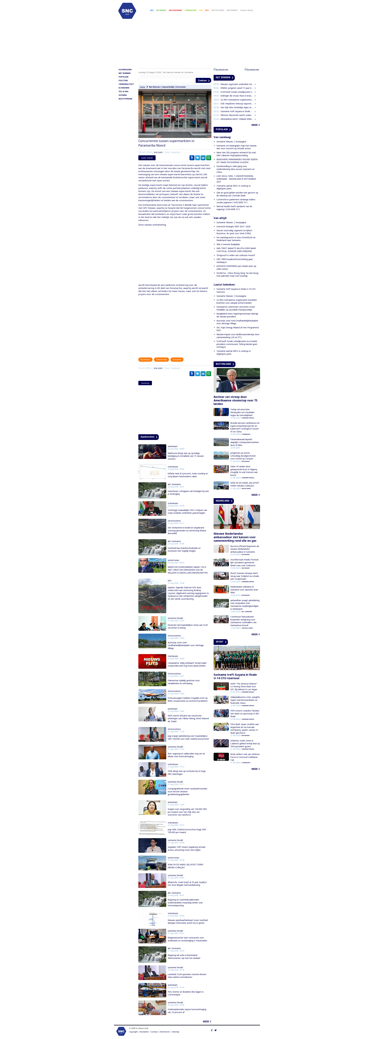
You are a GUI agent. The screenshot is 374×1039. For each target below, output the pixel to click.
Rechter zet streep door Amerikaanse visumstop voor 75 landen (235, 400)
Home (143, 87)
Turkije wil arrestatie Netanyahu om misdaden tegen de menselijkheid (242, 412)
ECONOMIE (124, 87)
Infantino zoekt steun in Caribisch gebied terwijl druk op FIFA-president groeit (245, 743)
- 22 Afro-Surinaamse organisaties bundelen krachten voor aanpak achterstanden (234, 99)
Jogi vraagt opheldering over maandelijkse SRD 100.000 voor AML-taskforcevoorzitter (188, 737)
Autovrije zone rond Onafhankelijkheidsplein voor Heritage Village (186, 645)
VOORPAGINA (125, 69)
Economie (181, 87)
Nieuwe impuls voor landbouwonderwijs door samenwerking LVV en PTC (238, 336)
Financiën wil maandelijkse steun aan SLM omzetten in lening (188, 626)
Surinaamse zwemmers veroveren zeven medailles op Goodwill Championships (236, 308)
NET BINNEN (124, 73)
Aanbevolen (147, 436)
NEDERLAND (223, 500)
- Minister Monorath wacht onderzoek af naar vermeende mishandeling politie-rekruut (234, 115)
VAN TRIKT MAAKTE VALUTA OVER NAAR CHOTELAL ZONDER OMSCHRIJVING (236, 250)
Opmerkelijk (168, 87)
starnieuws (173, 466)
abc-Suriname (174, 484)
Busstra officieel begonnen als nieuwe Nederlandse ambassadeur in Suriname (244, 549)
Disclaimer (144, 1032)
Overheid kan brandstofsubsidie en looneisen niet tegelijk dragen (184, 549)
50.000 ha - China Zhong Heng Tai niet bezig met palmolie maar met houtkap (237, 274)
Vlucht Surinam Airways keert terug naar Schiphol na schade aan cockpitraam (244, 576)
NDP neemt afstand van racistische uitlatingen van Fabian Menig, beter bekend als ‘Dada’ (188, 718)
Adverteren (165, 1032)
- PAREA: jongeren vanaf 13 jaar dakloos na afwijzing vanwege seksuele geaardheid (234, 88)
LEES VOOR (147, 157)
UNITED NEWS (217, 10)
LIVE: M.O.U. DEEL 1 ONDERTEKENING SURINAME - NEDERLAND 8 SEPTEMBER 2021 (236, 179)
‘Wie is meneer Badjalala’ (228, 244)
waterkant (173, 446)
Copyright (133, 1032)
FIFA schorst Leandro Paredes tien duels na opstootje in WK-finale (244, 713)
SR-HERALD (161, 10)
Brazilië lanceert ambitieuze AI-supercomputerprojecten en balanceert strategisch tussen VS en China (245, 427)
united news (173, 560)
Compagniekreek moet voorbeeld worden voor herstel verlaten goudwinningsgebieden (187, 791)
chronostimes (174, 520)
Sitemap (175, 1032)
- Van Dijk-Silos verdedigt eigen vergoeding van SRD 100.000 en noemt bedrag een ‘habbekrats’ (234, 107)
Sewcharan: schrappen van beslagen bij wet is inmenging (188, 492)
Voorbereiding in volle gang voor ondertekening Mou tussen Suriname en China (236, 169)
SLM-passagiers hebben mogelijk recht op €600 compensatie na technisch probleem (188, 699)
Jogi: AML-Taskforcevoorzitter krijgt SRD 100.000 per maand (187, 831)
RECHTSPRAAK (125, 98)
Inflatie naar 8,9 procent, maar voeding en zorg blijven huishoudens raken (188, 475)
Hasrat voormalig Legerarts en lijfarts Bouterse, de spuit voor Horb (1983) (234, 232)
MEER (206, 1021)
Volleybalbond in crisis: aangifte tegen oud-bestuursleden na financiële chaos (245, 700)
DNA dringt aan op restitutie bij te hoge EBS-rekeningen (187, 772)
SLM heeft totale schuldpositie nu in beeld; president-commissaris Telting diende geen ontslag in (237, 344)
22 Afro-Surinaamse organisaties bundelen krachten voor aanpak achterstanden (237, 301)
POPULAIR (123, 76)
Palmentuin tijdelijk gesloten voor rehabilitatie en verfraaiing (184, 682)
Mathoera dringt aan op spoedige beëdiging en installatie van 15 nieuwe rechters (186, 456)
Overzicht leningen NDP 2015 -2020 (233, 226)
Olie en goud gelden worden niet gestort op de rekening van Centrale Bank (237, 194)
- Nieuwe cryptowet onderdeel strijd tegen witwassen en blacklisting (234, 84)
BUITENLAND (223, 364)
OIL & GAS (123, 91)
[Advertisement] (187, 44)
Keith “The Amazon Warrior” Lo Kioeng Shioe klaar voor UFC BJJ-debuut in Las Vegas (243, 686)
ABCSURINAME (175, 10)
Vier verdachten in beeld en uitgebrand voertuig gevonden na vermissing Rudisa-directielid (187, 530)
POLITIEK (123, 80)
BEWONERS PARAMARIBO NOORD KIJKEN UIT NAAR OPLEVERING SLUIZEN (237, 161)
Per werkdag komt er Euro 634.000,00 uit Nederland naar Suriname (236, 239)
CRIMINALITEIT (126, 84)
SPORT (220, 641)
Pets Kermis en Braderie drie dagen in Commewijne (186, 993)
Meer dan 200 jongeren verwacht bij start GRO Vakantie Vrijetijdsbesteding (236, 154)
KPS (207, 10)
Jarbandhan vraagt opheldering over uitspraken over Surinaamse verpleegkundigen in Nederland (244, 604)
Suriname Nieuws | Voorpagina (231, 141)
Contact (154, 1032)
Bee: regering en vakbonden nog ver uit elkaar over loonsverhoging (186, 755)
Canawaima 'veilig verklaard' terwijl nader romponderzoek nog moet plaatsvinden (187, 664)
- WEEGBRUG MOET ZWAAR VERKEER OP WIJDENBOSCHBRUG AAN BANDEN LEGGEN (234, 119)
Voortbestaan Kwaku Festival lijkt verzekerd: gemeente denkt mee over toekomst (244, 562)
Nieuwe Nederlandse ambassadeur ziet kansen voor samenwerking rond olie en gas (235, 537)
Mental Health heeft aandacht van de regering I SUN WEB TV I (234, 208)
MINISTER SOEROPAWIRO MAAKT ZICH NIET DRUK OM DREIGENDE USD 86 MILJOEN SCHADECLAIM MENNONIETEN (188, 570)
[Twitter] (215, 1030)
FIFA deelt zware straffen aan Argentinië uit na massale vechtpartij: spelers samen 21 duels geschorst (244, 728)
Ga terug (145, 383)
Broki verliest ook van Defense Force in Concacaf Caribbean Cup (245, 757)
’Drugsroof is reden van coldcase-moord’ (236, 255)
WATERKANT (232, 10)
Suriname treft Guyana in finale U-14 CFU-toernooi (235, 676)
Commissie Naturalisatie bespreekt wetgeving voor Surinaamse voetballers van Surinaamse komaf (243, 621)
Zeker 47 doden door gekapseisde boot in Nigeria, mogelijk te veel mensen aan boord (244, 470)
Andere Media (246, 10)
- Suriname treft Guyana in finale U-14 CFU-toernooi (234, 111)
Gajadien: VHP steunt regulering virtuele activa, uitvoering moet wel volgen (186, 848)
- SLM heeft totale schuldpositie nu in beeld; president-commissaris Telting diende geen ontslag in (234, 92)
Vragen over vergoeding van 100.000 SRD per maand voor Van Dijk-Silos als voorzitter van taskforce (187, 812)
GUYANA (123, 95)
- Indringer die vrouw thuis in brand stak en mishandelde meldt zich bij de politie (234, 95)
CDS (201, 10)
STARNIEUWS (190, 10)
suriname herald (175, 618)
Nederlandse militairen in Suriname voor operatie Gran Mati (244, 589)
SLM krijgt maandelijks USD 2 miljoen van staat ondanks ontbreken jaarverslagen (187, 511)
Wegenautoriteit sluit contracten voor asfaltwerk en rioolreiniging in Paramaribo (187, 939)
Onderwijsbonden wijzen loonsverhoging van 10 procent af (187, 1011)
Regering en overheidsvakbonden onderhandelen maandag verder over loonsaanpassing (185, 902)
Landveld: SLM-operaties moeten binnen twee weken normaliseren (187, 976)
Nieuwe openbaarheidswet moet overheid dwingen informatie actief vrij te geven (188, 921)
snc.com (158, 152)
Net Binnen (154, 87)
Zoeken (202, 80)
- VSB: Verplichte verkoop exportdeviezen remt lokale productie (234, 103)
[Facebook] (211, 1030)
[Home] (127, 11)
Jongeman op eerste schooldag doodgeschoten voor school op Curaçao (243, 455)
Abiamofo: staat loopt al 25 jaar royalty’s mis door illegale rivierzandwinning (187, 883)
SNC (152, 10)
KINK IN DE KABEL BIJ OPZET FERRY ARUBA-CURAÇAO (185, 866)
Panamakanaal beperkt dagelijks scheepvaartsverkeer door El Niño (244, 442)
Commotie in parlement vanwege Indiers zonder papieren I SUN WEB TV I (236, 201)
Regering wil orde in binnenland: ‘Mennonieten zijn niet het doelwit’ (184, 956)
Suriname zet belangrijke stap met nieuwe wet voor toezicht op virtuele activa (237, 147)
